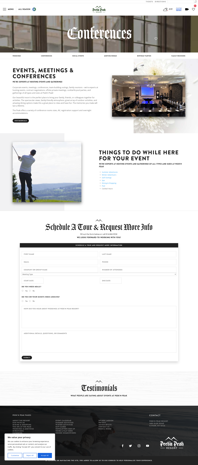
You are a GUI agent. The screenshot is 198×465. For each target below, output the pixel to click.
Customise (15, 455)
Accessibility (105, 425)
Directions (160, 1)
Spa (103, 180)
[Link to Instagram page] (139, 445)
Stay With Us (19, 422)
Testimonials (21, 121)
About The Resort (21, 420)
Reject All (30, 455)
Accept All (45, 455)
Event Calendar (63, 420)
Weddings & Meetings (23, 429)
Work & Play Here (64, 431)
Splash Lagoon (106, 420)
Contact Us (104, 427)
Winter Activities (64, 425)
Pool (103, 186)
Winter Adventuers (109, 175)
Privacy (102, 422)
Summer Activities (65, 422)
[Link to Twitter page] (130, 445)
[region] (30, 447)
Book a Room (105, 429)
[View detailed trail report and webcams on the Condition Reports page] (179, 9)
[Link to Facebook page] (122, 445)
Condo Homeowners (66, 433)
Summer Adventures (110, 172)
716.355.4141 (154, 429)
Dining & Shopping (109, 183)
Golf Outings (106, 178)
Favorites (17, 433)
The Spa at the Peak (22, 427)
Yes (26, 291)
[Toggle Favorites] (156, 38)
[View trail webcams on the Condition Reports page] (187, 9)
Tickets (149, 1)
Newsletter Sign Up (65, 429)
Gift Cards (61, 427)
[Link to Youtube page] (147, 445)
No (34, 291)
